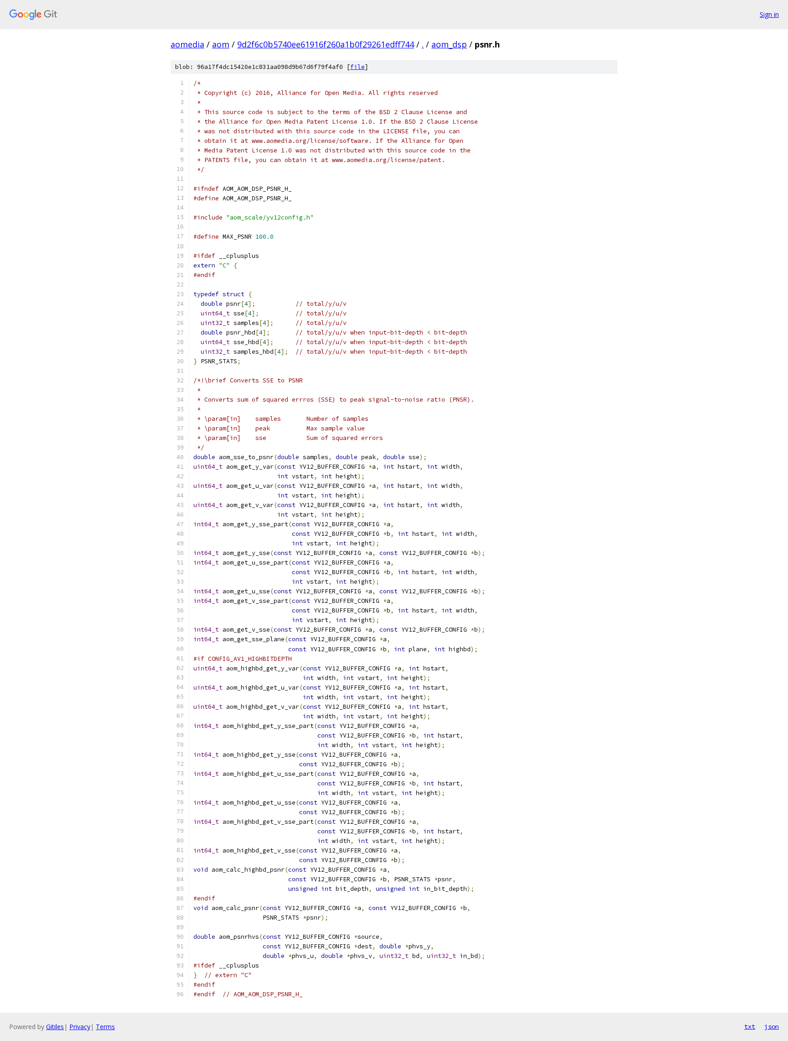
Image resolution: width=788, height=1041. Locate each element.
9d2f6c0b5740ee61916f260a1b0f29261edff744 (325, 44)
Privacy (79, 1026)
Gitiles (55, 1026)
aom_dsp (449, 44)
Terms (105, 1026)
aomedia (187, 44)
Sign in (769, 14)
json (771, 1026)
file (357, 67)
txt (749, 1026)
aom (220, 44)
